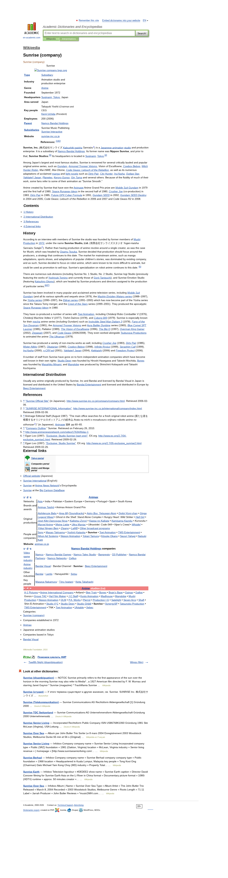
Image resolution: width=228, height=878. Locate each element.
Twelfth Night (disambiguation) (45, 662)
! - (128, 513)
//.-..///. (107, 408)
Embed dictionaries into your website (121, 20)
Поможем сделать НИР (52, 657)
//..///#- (57, 432)
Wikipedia (51, 39)
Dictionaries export (31, 810)
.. (42, 544)
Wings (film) (136, 662)
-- (48, 350)
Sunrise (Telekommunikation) (41, 702)
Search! (142, 33)
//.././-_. (113, 443)
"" (37, 400)
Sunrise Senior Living (36, 722)
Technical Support (65, 805)
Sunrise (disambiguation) (38, 677)
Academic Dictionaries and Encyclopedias (72, 27)
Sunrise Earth (31, 771)
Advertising (79, 805)
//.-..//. (96, 400)
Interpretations (69, 39)
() (34, 615)
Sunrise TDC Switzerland (38, 712)
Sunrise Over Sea (33, 733)
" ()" (67, 435)
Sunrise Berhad (32, 757)
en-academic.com (31, 37)
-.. (50, 136)
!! (32, 177)
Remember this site (89, 20)
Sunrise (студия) (33, 691)
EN (144, 20)
